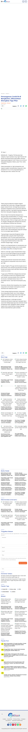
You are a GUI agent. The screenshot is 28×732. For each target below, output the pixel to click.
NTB (20, 589)
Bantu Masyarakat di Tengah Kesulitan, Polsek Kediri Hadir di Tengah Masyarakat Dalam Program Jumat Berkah (13, 580)
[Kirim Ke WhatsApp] (26, 106)
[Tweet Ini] (21, 106)
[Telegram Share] (23, 106)
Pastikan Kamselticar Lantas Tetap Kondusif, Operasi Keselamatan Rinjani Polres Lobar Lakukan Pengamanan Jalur (6, 408)
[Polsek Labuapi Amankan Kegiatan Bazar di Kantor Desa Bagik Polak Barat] (21, 362)
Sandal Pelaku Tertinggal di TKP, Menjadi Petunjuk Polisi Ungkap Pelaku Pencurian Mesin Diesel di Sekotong (15, 655)
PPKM (8, 248)
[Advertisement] (14, 17)
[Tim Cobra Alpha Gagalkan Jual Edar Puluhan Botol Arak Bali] (21, 429)
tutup (2, 714)
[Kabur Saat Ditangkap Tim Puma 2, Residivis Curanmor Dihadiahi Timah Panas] (7, 415)
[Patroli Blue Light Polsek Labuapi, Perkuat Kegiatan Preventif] (7, 375)
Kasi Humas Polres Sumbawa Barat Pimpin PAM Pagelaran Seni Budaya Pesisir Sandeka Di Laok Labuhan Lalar (7, 435)
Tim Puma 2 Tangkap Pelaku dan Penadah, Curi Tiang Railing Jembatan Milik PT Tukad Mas (21, 421)
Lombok (13, 591)
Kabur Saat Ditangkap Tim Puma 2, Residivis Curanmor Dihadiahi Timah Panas (6, 421)
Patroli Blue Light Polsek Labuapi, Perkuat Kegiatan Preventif (7, 381)
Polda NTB (4, 589)
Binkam (9, 103)
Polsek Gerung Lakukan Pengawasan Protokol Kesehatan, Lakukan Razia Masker (15, 675)
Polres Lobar (13, 589)
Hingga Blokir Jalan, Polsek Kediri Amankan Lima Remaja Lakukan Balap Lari (14, 650)
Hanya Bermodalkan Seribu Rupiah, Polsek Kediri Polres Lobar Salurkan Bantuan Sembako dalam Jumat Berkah (15, 668)
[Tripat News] (7, 1)
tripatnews (3, 103)
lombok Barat (5, 591)
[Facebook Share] (18, 106)
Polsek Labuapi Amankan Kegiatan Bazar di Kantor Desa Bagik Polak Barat (21, 368)
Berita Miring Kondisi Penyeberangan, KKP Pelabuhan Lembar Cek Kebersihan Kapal (6, 368)
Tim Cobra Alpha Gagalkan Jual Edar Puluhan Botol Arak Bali (20, 435)
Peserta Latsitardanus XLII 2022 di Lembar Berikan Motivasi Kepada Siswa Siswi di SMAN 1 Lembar (21, 381)
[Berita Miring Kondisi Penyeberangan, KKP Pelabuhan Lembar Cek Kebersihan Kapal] (7, 362)
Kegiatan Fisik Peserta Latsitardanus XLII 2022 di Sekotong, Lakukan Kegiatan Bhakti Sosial (20, 394)
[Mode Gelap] (23, 1)
